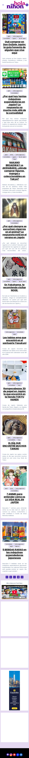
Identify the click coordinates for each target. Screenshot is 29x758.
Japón (9, 36)
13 (18, 577)
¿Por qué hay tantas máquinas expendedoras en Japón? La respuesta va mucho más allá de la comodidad (15, 105)
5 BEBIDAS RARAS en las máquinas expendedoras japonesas (14, 554)
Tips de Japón (22, 38)
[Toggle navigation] (3, 5)
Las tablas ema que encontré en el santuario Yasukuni (14, 340)
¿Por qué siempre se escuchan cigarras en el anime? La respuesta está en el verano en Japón (14, 232)
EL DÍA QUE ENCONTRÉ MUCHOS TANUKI (14, 446)
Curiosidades (6, 38)
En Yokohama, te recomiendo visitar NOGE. (14, 287)
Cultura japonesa (17, 36)
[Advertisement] (14, 653)
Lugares (14, 38)
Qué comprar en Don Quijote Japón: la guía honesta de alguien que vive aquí (14, 47)
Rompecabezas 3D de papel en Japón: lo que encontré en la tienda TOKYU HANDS (14, 394)
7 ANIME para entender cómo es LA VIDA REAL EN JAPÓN (14, 498)
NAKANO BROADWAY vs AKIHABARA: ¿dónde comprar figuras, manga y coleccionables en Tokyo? (14, 171)
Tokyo (14, 159)
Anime (11, 154)
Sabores (17, 546)
